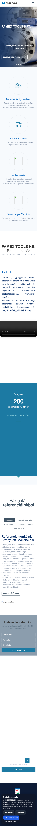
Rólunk (7, 272)
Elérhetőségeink (11, 593)
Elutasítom (20, 813)
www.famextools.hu (13, 701)
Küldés (18, 770)
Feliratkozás (18, 650)
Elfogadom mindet (11, 818)
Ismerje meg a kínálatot (14, 57)
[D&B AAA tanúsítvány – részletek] (21, 792)
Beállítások (9, 813)
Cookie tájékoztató (10, 821)
